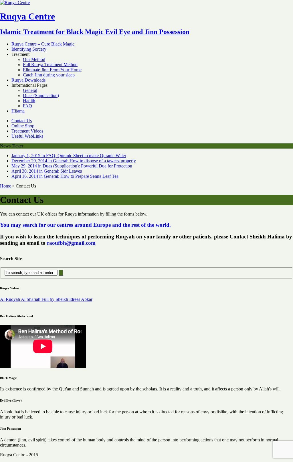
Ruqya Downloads (28, 80)
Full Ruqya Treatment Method (50, 64)
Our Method (34, 59)
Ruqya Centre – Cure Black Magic (42, 44)
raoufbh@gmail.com (71, 243)
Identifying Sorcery (28, 49)
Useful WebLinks (27, 136)
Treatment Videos (27, 131)
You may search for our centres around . (85, 225)
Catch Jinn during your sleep (49, 74)
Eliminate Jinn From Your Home (52, 69)
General (30, 90)
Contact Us (21, 120)
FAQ (27, 105)
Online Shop (22, 125)
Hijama (18, 110)
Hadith (29, 100)
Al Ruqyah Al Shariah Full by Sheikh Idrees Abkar (46, 299)
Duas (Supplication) (41, 95)
